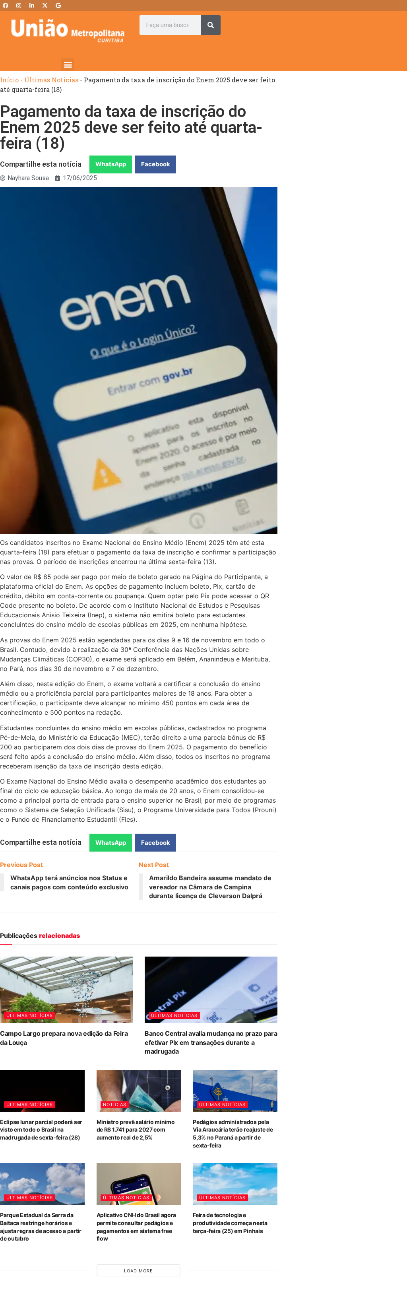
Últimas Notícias (51, 80)
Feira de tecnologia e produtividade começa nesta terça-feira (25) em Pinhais (230, 1223)
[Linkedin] (31, 5)
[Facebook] (5, 5)
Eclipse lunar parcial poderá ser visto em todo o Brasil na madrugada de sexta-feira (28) (41, 1129)
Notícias (114, 1104)
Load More (138, 1271)
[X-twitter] (44, 5)
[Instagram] (18, 5)
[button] (67, 64)
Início (9, 80)
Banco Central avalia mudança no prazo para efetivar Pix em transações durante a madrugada (211, 1042)
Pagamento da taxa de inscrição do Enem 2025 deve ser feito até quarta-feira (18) (131, 127)
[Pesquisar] (211, 25)
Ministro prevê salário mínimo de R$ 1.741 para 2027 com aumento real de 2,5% (136, 1129)
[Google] (58, 5)
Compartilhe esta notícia (40, 164)
